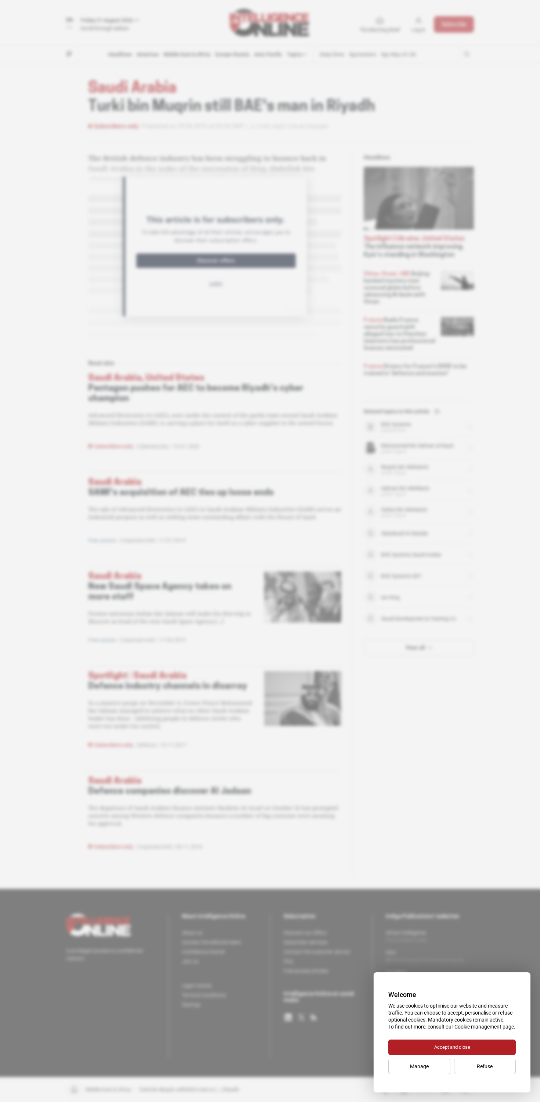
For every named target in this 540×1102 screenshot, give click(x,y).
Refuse (485, 1066)
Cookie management (477, 1027)
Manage (419, 1066)
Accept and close (452, 1047)
